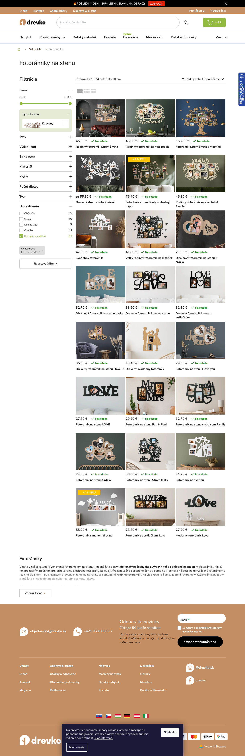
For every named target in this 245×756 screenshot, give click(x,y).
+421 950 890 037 (98, 631)
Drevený (45, 123)
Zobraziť (156, 3)
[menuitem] (26, 37)
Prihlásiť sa (207, 642)
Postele (104, 690)
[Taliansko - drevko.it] (146, 716)
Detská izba (48, 224)
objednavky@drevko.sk (48, 631)
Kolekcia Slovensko (153, 690)
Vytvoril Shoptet (215, 747)
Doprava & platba (84, 11)
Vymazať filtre (45, 264)
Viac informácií (103, 738)
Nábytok (104, 666)
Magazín (25, 690)
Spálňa (48, 219)
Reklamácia (58, 690)
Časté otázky (58, 11)
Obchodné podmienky (64, 682)
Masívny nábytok (110, 674)
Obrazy (145, 674)
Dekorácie (147, 666)
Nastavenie (76, 747)
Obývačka (48, 213)
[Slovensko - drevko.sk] (99, 716)
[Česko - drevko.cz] (108, 716)
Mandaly (146, 682)
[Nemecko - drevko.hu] (127, 716)
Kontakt (38, 11)
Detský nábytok (109, 682)
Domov (24, 666)
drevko (200, 680)
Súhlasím (170, 732)
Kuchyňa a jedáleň (48, 236)
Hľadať (186, 22)
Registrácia (218, 11)
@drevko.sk (204, 667)
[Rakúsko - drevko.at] (137, 716)
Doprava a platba (61, 666)
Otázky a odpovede (63, 674)
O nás (23, 11)
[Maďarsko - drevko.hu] (118, 716)
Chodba (48, 230)
